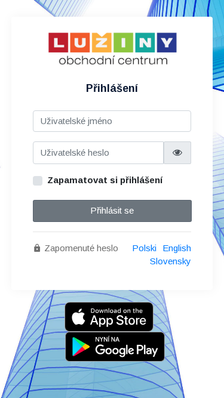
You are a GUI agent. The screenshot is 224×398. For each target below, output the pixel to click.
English (176, 248)
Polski (144, 248)
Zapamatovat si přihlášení (104, 180)
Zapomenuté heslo (80, 248)
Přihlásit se (112, 210)
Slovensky (170, 261)
